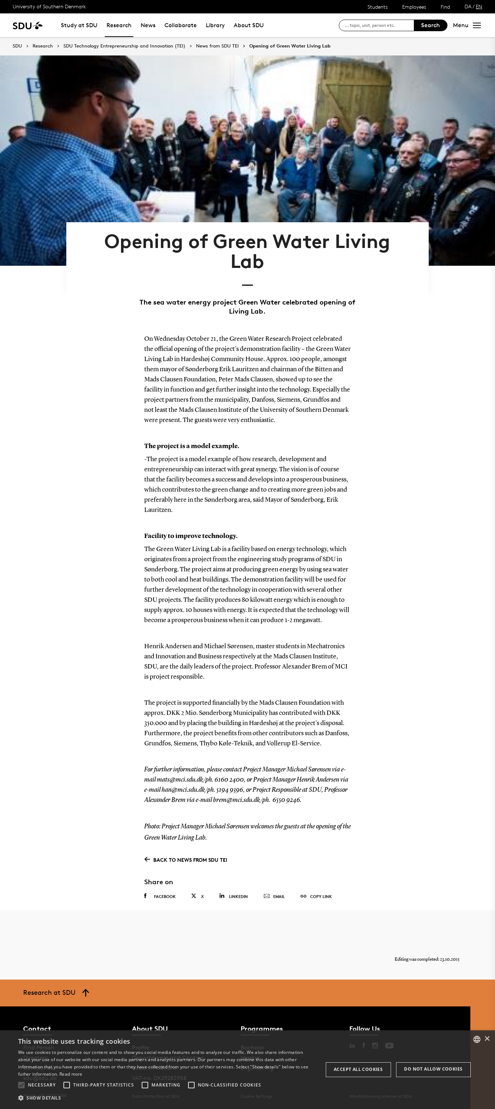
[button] (21, 1085)
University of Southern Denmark (49, 6)
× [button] (487, 1039)
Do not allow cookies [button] (433, 1069)
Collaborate (181, 25)
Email (279, 896)
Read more (71, 1074)
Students (377, 7)
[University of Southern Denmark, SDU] (28, 25)
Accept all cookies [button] (358, 1069)
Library (215, 25)
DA (468, 6)
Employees (414, 7)
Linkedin (238, 896)
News (148, 25)
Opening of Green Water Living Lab (289, 46)
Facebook (165, 896)
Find (445, 7)
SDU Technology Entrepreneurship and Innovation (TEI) (124, 46)
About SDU (249, 25)
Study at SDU (79, 25)
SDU (17, 46)
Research (119, 25)
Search (430, 25)
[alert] (247, 1069)
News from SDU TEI (217, 46)
